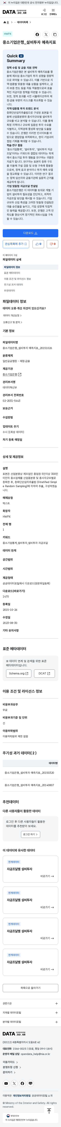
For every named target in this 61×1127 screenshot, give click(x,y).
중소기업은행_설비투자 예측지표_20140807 (29, 785)
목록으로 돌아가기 (30, 988)
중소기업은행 (10, 374)
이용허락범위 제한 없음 (15, 736)
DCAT (42, 673)
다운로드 (28, 233)
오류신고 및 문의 (11, 322)
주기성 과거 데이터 (13, 284)
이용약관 (7, 1095)
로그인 (44, 14)
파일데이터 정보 (12, 267)
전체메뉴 (53, 14)
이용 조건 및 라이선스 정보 (17, 278)
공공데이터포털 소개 (42, 1095)
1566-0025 (19, 1048)
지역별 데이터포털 (12, 1012)
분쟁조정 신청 (11, 1067)
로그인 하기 (29, 834)
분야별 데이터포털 (12, 1021)
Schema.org (16, 673)
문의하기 (8, 1072)
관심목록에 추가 (14, 244)
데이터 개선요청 (11, 315)
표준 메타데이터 (12, 273)
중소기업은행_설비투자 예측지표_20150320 (29, 772)
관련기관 (7, 1003)
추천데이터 (9, 290)
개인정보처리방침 (21, 1095)
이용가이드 (9, 1062)
